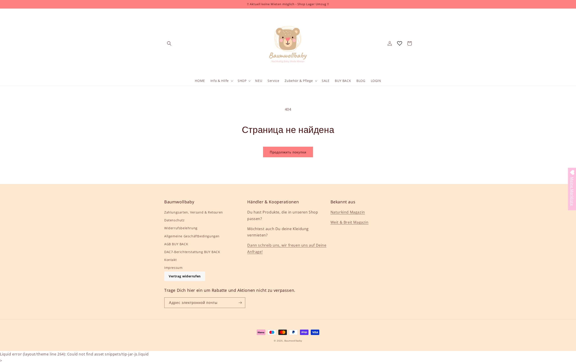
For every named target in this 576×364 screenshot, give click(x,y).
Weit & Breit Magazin (350, 222)
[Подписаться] (240, 302)
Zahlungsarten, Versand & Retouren (193, 212)
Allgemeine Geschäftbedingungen (192, 236)
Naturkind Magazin (348, 212)
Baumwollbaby (293, 340)
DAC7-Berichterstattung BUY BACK (192, 252)
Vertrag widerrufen (185, 276)
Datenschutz (174, 220)
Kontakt (170, 260)
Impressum (173, 267)
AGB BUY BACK (176, 244)
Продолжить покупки (288, 152)
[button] (169, 43)
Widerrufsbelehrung (181, 228)
